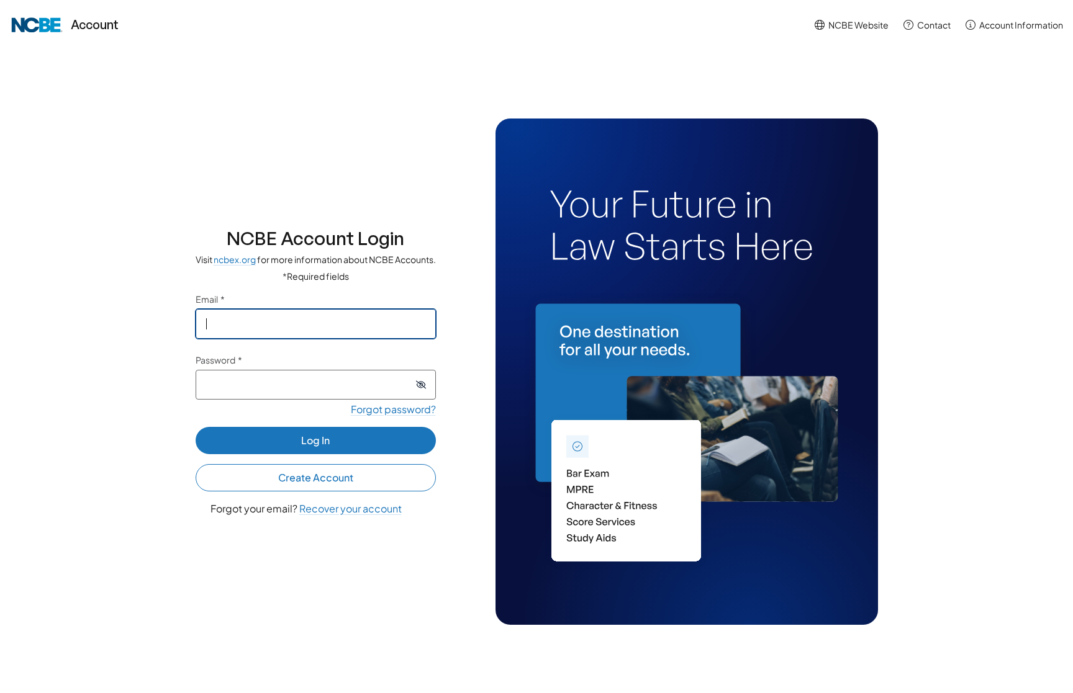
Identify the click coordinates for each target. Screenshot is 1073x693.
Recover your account (350, 508)
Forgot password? (393, 409)
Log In (315, 440)
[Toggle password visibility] (421, 384)
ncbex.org (235, 259)
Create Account (315, 477)
